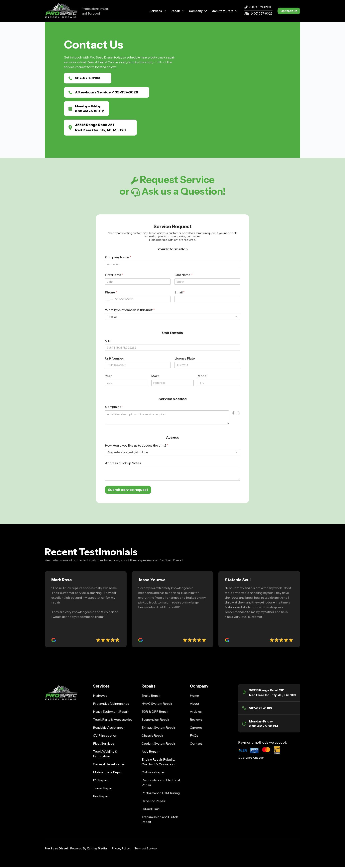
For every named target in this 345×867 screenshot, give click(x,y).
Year (108, 376)
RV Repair (100, 780)
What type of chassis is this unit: (130, 310)
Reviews (196, 719)
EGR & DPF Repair (155, 711)
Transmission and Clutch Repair (160, 819)
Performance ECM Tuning (161, 793)
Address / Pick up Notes (123, 463)
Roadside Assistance (108, 727)
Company (196, 11)
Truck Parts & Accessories (112, 719)
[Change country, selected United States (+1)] (109, 299)
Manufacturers (222, 11)
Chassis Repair (153, 735)
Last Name (183, 274)
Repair (175, 11)
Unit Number (114, 358)
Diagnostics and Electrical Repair (161, 782)
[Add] (233, 413)
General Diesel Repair (109, 764)
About (194, 703)
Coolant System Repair (158, 743)
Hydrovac (100, 696)
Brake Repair (151, 696)
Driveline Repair (154, 801)
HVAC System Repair (157, 703)
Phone (111, 292)
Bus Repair (101, 796)
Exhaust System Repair (158, 727)
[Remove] (238, 413)
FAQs (194, 735)
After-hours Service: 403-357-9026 (106, 92)
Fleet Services (103, 743)
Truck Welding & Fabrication (105, 753)
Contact (196, 743)
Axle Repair (150, 751)
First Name (114, 274)
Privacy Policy (121, 848)
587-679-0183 (87, 78)
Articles (196, 711)
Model (202, 376)
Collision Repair (153, 772)
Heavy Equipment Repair (111, 711)
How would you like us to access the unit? (136, 445)
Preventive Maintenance (111, 703)
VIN (108, 341)
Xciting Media (97, 848)
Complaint (114, 406)
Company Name (118, 257)
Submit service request (128, 490)
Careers (196, 727)
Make (155, 376)
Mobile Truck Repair (108, 772)
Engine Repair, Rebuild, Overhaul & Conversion (159, 761)
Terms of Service (146, 848)
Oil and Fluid (151, 809)
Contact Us (289, 11)
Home (194, 696)
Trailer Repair (103, 788)
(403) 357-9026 (262, 13)
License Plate (184, 358)
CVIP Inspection (105, 735)
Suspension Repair (156, 719)
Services (156, 11)
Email (179, 292)
